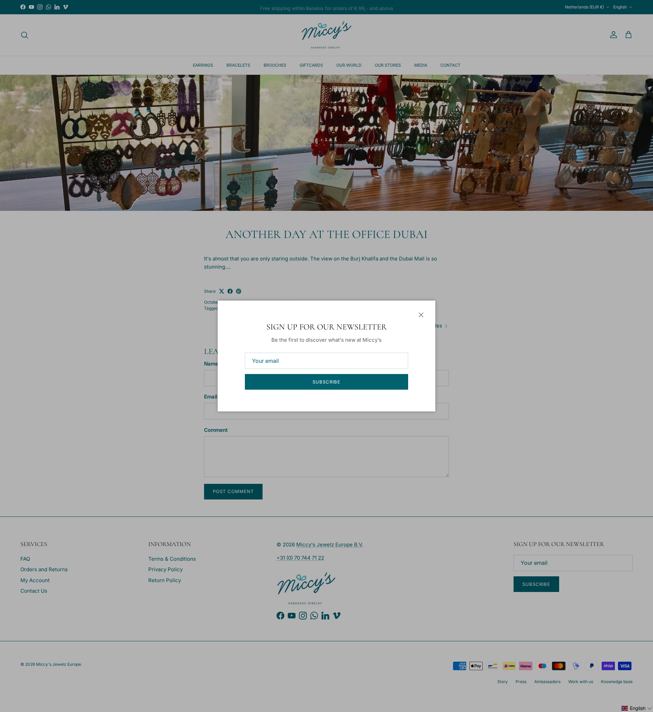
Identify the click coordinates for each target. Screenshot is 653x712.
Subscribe (326, 382)
